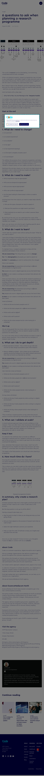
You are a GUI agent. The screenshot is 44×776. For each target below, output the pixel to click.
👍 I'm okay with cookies (24, 124)
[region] (22, 121)
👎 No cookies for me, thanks (12, 124)
